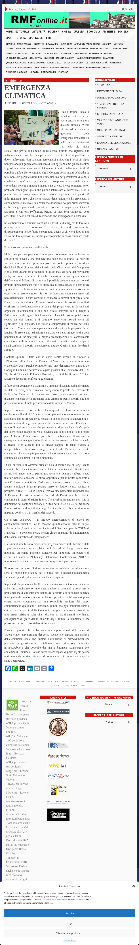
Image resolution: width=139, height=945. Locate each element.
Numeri (115, 168)
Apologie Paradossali (87, 44)
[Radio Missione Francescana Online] (69, 20)
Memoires (78, 67)
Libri (49, 38)
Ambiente (109, 31)
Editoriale (22, 31)
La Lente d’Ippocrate (89, 58)
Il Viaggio (66, 44)
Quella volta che (16, 63)
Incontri (39, 44)
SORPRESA (103, 85)
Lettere (118, 44)
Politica (53, 31)
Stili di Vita (36, 58)
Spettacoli (35, 38)
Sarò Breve (41, 67)
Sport (10, 38)
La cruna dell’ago (16, 58)
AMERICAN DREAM (109, 136)
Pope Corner (48, 72)
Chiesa (66, 31)
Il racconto (22, 53)
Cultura (78, 31)
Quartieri (108, 58)
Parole (60, 49)
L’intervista (80, 53)
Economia (93, 31)
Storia (21, 38)
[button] (133, 886)
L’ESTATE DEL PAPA (109, 91)
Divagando (52, 44)
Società (123, 31)
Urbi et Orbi (120, 49)
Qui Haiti (49, 58)
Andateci (11, 67)
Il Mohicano (51, 53)
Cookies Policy (69, 940)
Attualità (38, 31)
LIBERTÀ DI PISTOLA (110, 114)
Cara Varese (24, 44)
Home (9, 31)
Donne (9, 53)
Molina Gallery (65, 58)
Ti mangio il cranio (16, 72)
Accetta (69, 913)
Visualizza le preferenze (69, 933)
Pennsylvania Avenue (98, 67)
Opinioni (10, 44)
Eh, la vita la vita (73, 63)
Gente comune (36, 63)
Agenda (106, 44)
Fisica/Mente (25, 67)
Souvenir (66, 53)
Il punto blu (54, 63)
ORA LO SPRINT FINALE (112, 130)
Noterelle (48, 49)
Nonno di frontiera (100, 53)
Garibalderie (13, 49)
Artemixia (115, 63)
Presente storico (100, 49)
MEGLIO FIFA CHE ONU (112, 97)
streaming (17, 801)
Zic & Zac (37, 53)
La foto (34, 72)
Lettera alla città (97, 63)
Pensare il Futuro (77, 49)
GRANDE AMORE (108, 149)
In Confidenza (31, 49)
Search (128, 9)
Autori (115, 186)
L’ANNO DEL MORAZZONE (113, 142)
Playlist (63, 72)
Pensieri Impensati (60, 67)
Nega (70, 923)
